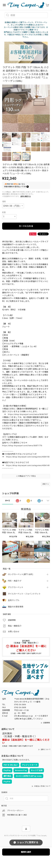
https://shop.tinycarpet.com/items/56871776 (22, 445)
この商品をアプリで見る (26, 476)
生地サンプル (13, 600)
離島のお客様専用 (15, 607)
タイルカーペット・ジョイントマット (24, 594)
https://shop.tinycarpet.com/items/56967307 (28, 414)
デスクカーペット (15, 587)
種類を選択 (26, 852)
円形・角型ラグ (14, 581)
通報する (45, 484)
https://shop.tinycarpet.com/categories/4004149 (28, 465)
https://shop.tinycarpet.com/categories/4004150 (28, 457)
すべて (7, 501)
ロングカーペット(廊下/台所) (20, 574)
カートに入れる (26, 226)
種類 (4, 202)
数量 (4, 212)
